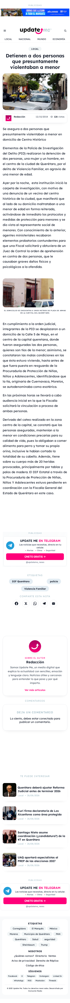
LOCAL (8, 39)
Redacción (19, 116)
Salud (35, 939)
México (53, 928)
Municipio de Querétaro (37, 934)
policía (54, 581)
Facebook (12, 976)
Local (35, 49)
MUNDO (41, 39)
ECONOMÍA (59, 39)
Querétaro (20, 939)
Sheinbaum (28, 944)
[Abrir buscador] (65, 30)
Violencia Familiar (35, 588)
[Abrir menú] (4, 30)
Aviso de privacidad (23, 960)
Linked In (57, 976)
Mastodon (40, 980)
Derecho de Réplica (47, 960)
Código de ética (35, 965)
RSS (29, 980)
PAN (58, 934)
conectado (46, 718)
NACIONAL (25, 39)
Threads (52, 980)
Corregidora (19, 928)
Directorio (41, 955)
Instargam (44, 976)
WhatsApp (18, 980)
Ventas (52, 955)
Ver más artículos (35, 689)
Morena (14, 934)
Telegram (31, 976)
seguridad (49, 939)
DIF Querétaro (21, 581)
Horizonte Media (35, 991)
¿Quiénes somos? (24, 955)
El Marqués (37, 928)
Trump (44, 944)
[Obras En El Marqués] (35, 15)
